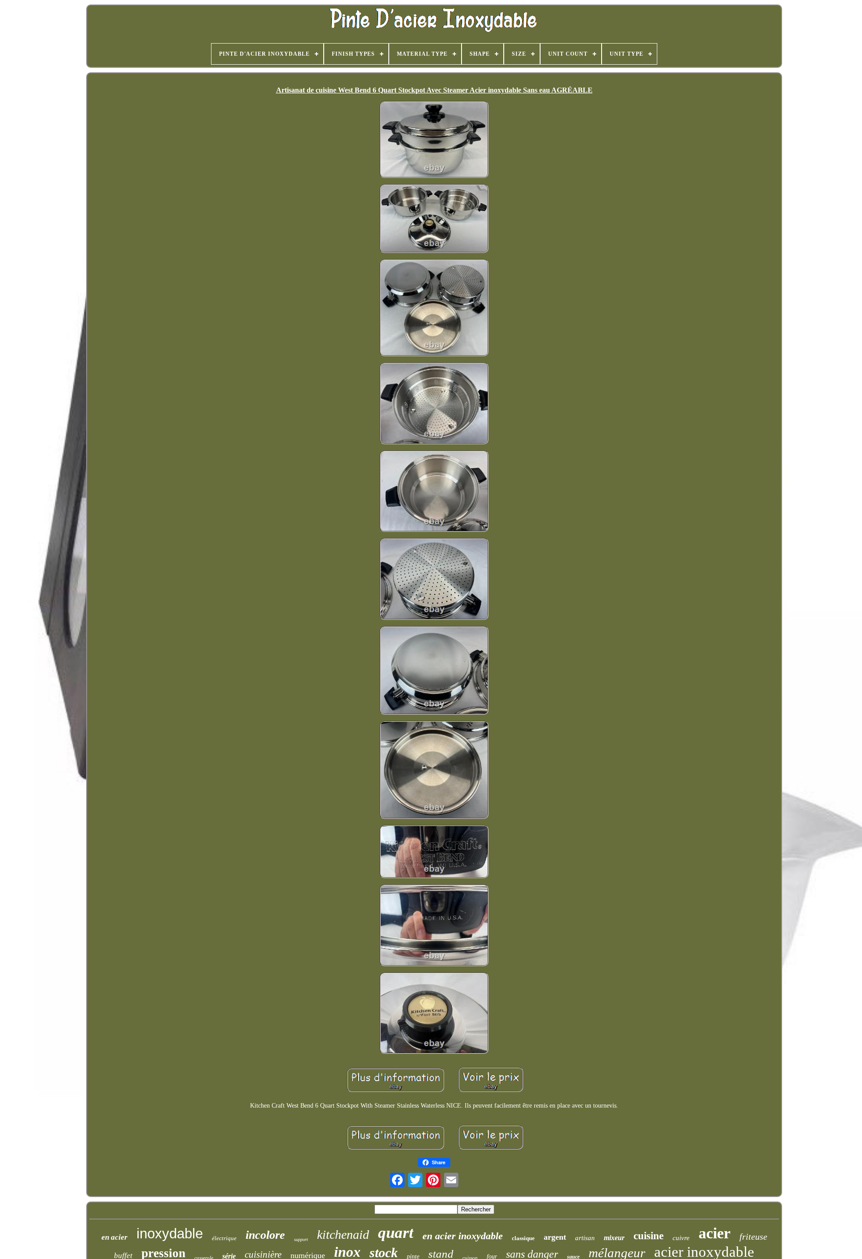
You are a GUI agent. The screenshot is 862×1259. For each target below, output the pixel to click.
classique (523, 1238)
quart (395, 1232)
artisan (585, 1237)
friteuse (753, 1236)
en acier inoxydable (462, 1235)
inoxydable (169, 1233)
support (301, 1239)
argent (555, 1236)
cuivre (681, 1237)
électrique (224, 1238)
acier (714, 1233)
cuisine (648, 1235)
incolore (265, 1234)
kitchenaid (343, 1234)
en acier (114, 1237)
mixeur (614, 1237)
